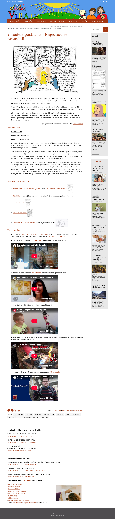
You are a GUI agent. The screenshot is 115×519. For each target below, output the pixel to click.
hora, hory (11, 417)
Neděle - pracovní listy (21, 28)
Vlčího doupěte (55, 372)
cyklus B (68, 414)
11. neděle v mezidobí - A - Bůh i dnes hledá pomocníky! (99, 258)
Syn (53, 414)
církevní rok (60, 414)
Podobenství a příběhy (16, 493)
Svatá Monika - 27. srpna (99, 102)
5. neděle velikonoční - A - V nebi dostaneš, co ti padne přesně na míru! (99, 227)
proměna (46, 414)
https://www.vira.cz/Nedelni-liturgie (20, 436)
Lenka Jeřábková (78, 26)
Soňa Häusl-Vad (69, 26)
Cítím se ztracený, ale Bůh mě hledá (98, 286)
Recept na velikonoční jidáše (18, 500)
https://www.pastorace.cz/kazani (19, 451)
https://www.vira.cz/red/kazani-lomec (21, 477)
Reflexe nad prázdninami (97, 67)
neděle (19, 417)
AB (58, 26)
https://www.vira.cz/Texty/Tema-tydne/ (21, 442)
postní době (26, 480)
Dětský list (16, 196)
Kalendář (12, 28)
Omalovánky (12, 496)
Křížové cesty (13, 498)
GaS (63, 26)
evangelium (29, 414)
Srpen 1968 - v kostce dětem (97, 130)
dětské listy (76, 414)
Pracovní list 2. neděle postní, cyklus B (26, 189)
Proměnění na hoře (19, 203)
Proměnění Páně (18, 414)
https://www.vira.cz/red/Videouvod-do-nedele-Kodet (26, 470)
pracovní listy (44, 417)
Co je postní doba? (15, 484)
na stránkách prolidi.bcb (56, 236)
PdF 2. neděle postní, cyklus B (56, 189)
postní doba (38, 414)
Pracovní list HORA (20, 213)
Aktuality (95, 36)
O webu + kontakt (57, 514)
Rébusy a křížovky (14, 489)
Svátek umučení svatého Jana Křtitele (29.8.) (98, 43)
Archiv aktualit (95, 154)
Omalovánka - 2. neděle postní (24, 223)
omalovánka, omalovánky (31, 417)
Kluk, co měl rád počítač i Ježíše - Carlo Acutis (98, 168)
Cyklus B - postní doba (33, 28)
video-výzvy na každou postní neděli (35, 234)
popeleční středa (29, 503)
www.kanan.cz (78, 124)
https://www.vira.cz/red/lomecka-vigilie (21, 464)
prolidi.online (37, 240)
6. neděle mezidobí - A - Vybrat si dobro (98, 198)
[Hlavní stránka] (8, 28)
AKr (60, 26)
